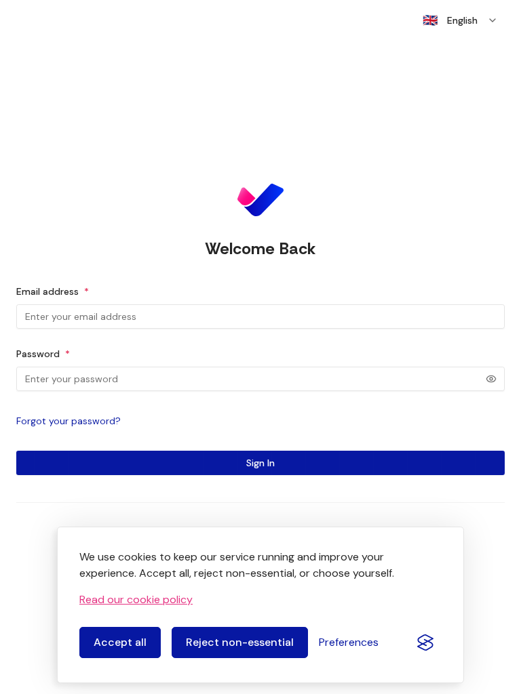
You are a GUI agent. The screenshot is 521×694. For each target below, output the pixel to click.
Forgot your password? (68, 421)
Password (43, 354)
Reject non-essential (240, 642)
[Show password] (491, 378)
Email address (52, 291)
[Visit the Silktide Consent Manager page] (425, 642)
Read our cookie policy (136, 599)
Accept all (120, 642)
